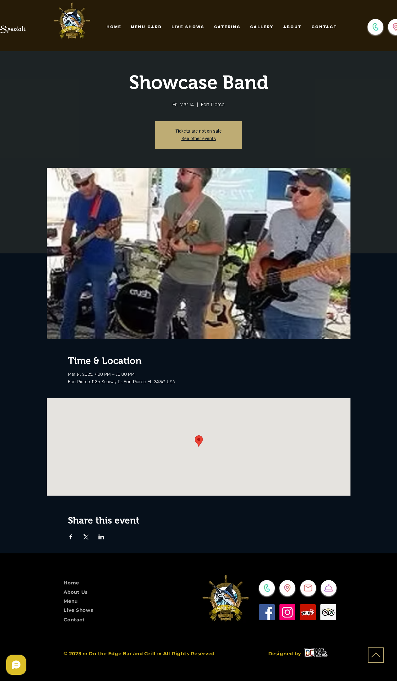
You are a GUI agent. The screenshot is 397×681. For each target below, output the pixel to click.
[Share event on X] (86, 536)
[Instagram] (287, 612)
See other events (198, 139)
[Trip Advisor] (328, 612)
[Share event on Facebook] (71, 536)
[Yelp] (308, 612)
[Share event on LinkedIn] (101, 536)
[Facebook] (267, 612)
